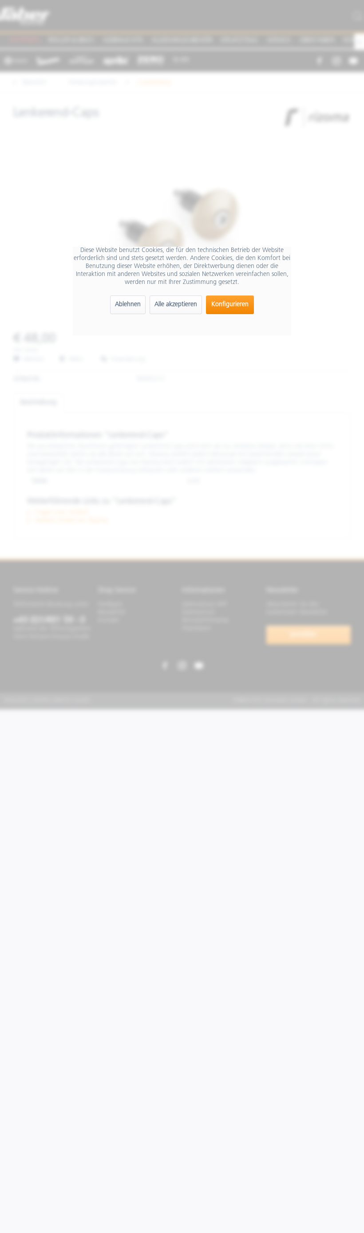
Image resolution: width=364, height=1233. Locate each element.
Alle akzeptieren (175, 304)
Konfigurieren (230, 304)
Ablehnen (128, 304)
